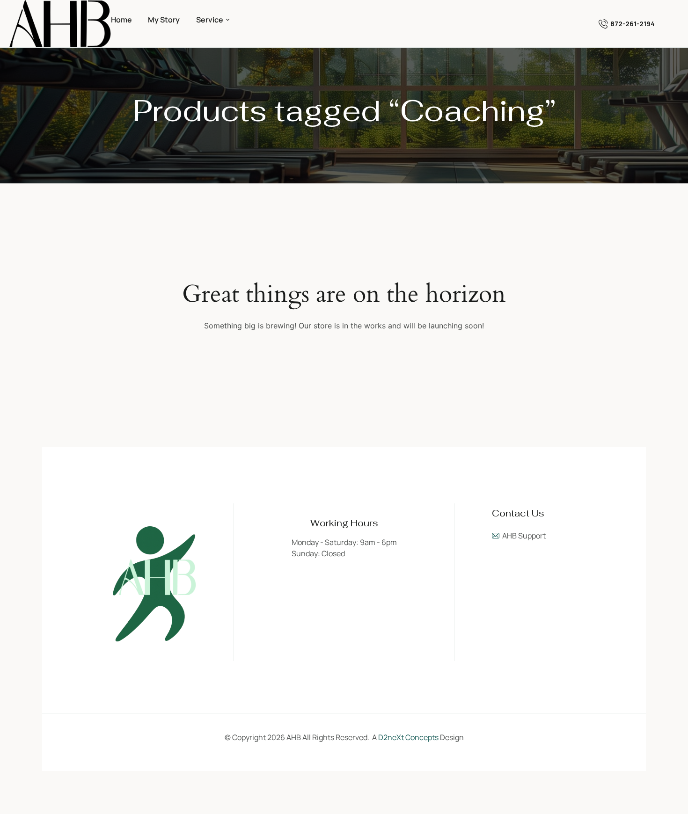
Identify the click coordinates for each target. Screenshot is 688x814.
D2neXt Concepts (408, 737)
